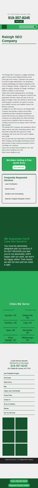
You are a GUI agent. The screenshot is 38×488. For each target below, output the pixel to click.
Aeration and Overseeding (14, 194)
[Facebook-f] (8, 423)
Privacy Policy (8, 395)
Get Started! (19, 167)
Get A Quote (7, 377)
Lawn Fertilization (11, 184)
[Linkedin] (8, 450)
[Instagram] (21, 437)
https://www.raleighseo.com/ (21, 148)
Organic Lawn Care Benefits (12, 391)
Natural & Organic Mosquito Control (17, 199)
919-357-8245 (19, 18)
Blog (5, 386)
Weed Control (10, 189)
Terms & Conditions (9, 404)
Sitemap (6, 408)
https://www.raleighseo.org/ (11, 152)
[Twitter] (21, 423)
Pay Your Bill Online (9, 412)
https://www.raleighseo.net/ (11, 150)
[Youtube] (21, 450)
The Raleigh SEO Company (11, 75)
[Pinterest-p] (8, 437)
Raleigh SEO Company (26, 459)
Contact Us (7, 399)
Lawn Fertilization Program (11, 373)
